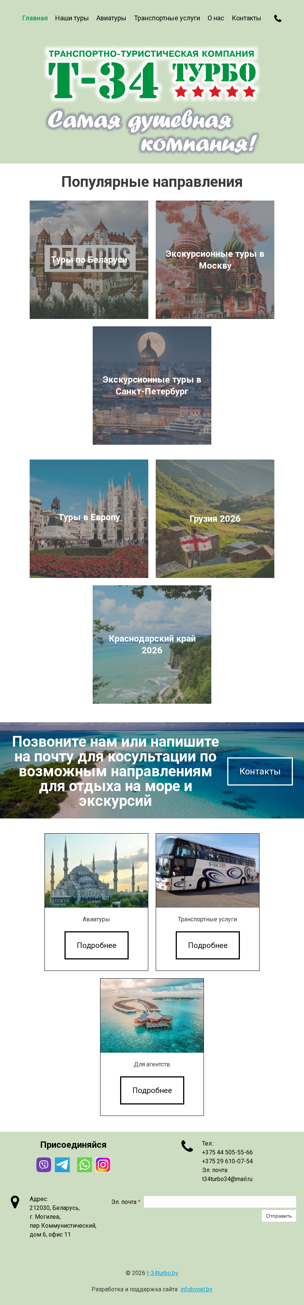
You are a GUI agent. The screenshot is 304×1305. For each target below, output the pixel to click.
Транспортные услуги (167, 18)
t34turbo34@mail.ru (227, 1179)
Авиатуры (111, 18)
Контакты (246, 18)
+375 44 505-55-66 (227, 1152)
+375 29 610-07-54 (227, 1161)
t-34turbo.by (162, 1273)
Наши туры (72, 18)
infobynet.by (196, 1289)
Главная (35, 18)
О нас (216, 18)
